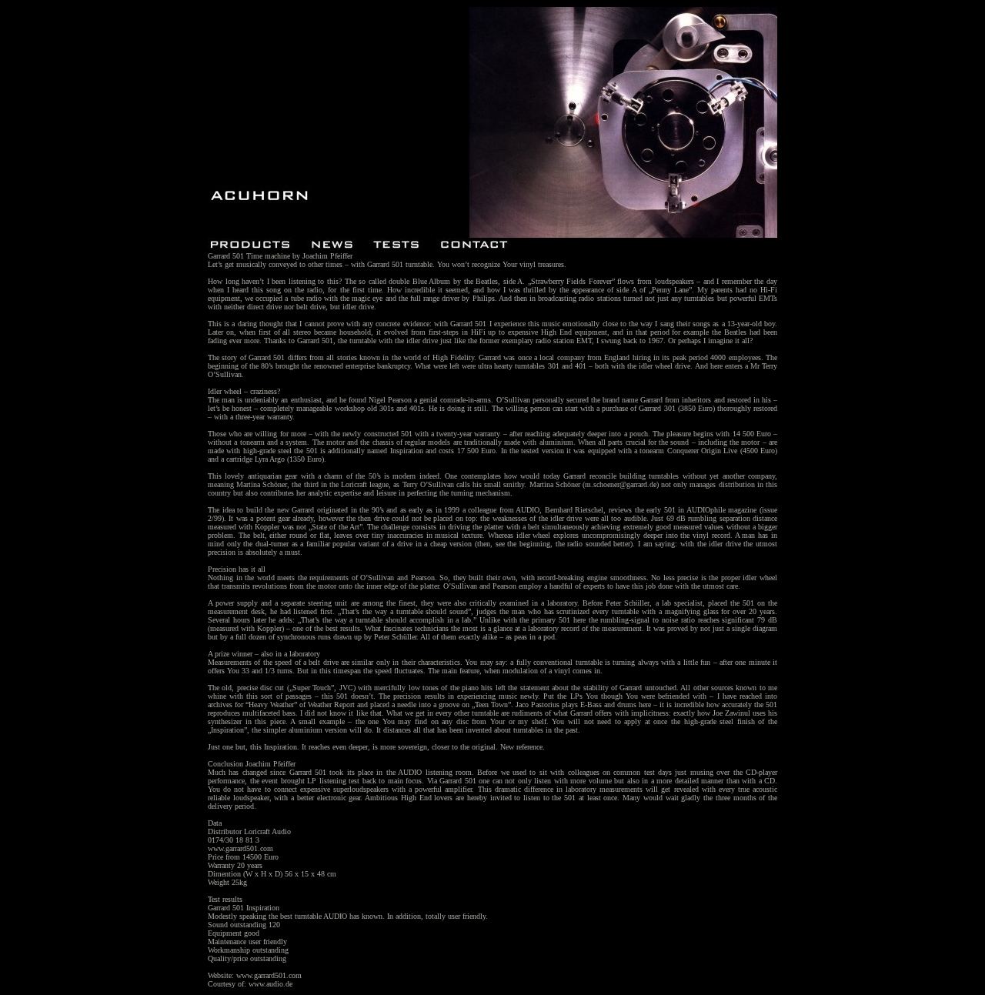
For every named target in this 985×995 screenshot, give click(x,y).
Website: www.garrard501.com (255, 975)
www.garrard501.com (240, 848)
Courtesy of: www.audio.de (250, 984)
